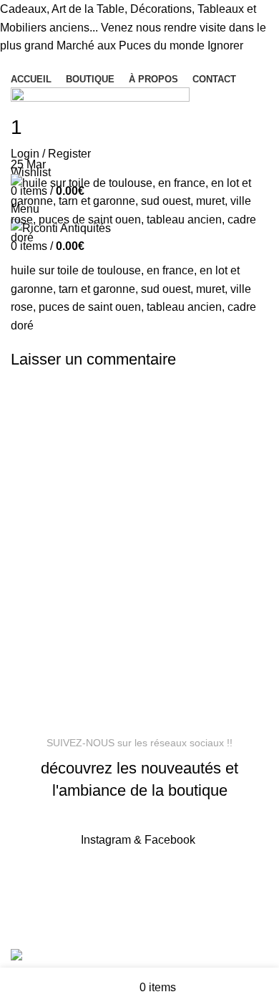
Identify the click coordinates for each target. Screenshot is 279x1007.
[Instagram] (74, 881)
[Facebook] (36, 881)
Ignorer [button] (225, 45)
